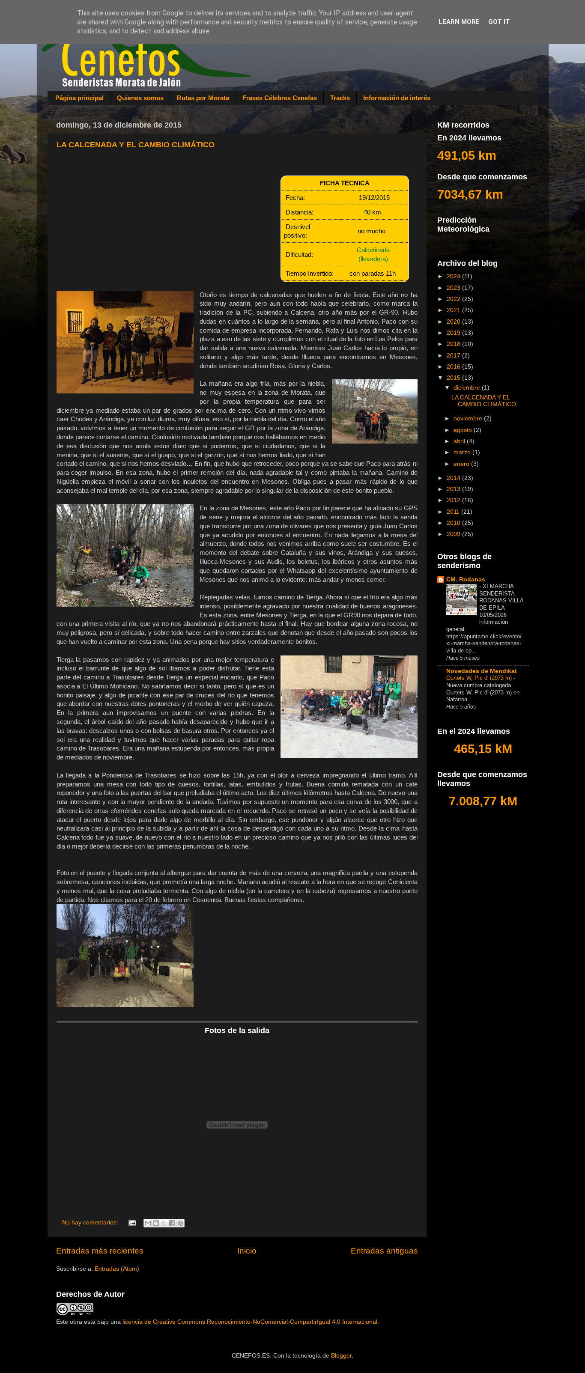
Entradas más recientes (99, 1250)
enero (462, 464)
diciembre (468, 387)
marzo (463, 452)
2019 (454, 333)
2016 (454, 366)
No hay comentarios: (91, 1222)
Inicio (247, 1250)
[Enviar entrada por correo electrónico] (132, 1222)
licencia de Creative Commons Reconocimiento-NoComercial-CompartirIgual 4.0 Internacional (249, 1322)
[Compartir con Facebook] (172, 1223)
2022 (454, 299)
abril (460, 441)
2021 (454, 310)
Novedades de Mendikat (481, 671)
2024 (454, 276)
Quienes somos (140, 97)
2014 (454, 478)
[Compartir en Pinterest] (180, 1223)
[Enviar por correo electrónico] (147, 1223)
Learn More (459, 22)
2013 (454, 489)
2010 (454, 523)
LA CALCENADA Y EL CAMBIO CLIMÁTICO (136, 144)
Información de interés (396, 97)
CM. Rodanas (465, 579)
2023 (454, 288)
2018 (454, 344)
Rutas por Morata (203, 97)
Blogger (341, 1355)
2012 (454, 500)
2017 (454, 355)
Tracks (340, 97)
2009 (454, 534)
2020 (454, 322)
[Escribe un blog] (156, 1223)
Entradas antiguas (384, 1250)
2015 (454, 378)
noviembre (469, 418)
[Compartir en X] (164, 1223)
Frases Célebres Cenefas (279, 97)
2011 (454, 512)
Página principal (79, 97)
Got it (499, 22)
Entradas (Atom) (117, 1269)
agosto (464, 430)
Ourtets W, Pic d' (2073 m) (479, 678)
